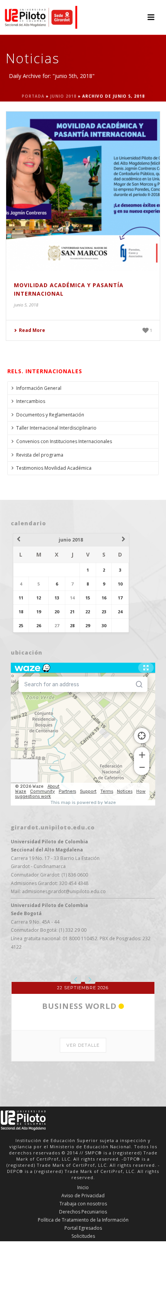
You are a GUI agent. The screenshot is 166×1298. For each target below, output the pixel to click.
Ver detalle (83, 1188)
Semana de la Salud (79, 1149)
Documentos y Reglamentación (50, 414)
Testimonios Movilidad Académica (53, 468)
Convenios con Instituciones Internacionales (64, 441)
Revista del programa (39, 455)
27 (56, 625)
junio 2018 (63, 96)
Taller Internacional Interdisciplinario (56, 428)
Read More (32, 330)
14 (72, 598)
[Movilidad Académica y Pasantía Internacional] (83, 191)
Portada (33, 96)
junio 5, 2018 (26, 305)
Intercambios (30, 401)
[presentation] (76, 979)
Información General (38, 388)
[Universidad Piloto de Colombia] (38, 17)
